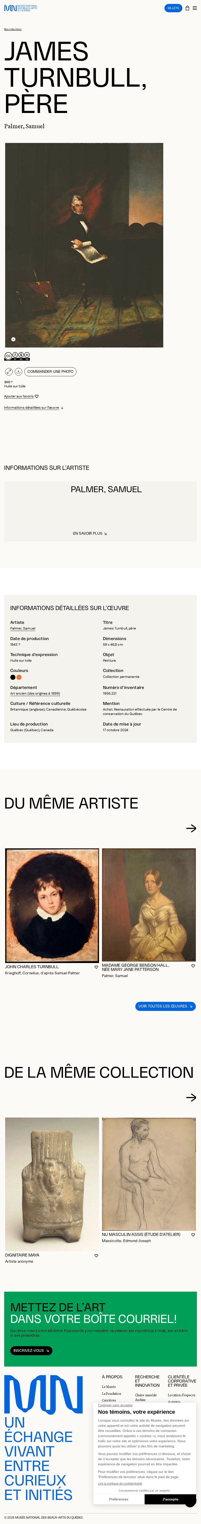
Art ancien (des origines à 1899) (35, 693)
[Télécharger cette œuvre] (18, 372)
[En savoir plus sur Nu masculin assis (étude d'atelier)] (149, 1174)
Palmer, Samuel (22, 628)
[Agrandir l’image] (9, 372)
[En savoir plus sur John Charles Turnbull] (52, 905)
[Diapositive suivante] (191, 828)
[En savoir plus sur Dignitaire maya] (52, 1185)
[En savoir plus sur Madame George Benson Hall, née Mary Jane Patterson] (149, 905)
